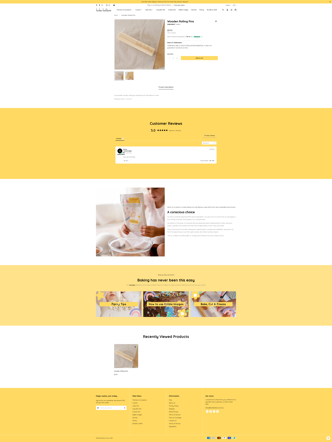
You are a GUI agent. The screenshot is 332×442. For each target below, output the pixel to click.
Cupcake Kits (160, 10)
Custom (138, 10)
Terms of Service (174, 415)
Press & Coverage (175, 418)
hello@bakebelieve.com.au (214, 408)
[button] (211, 160)
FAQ (170, 400)
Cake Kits (148, 10)
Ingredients (172, 426)
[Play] (119, 304)
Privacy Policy (173, 406)
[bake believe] (104, 9)
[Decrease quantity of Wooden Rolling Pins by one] (169, 58)
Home (116, 15)
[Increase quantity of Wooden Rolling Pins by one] (177, 58)
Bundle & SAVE (212, 10)
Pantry (201, 10)
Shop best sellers (179, 5)
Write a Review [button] (210, 135)
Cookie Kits (172, 10)
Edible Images (183, 10)
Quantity (170, 54)
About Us (172, 403)
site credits (109, 438)
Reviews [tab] (118, 138)
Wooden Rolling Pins (121, 371)
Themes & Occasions (124, 10)
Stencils (193, 10)
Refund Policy (173, 412)
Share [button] (126, 160)
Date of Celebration (174, 42)
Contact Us (173, 420)
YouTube (132, 285)
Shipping (171, 409)
